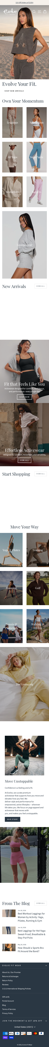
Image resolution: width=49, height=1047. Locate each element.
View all (40, 286)
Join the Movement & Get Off (22, 1021)
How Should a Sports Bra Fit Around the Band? (31, 949)
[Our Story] (24, 755)
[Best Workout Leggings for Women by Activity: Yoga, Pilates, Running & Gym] (9, 913)
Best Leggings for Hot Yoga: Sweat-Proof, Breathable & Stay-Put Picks (32, 934)
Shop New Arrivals (14, 91)
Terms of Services (9, 1009)
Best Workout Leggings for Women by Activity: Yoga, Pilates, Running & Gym (31, 917)
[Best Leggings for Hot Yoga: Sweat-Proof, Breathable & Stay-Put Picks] (9, 930)
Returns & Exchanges (10, 976)
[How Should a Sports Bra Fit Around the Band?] (9, 947)
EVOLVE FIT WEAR (11, 965)
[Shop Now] (24, 371)
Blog (4, 1005)
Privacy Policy (7, 1013)
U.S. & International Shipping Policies (16, 988)
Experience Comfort (24, 860)
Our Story (12, 819)
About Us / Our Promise (11, 972)
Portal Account (8, 1001)
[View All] (24, 434)
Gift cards (5, 997)
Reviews (5, 984)
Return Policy (7, 980)
